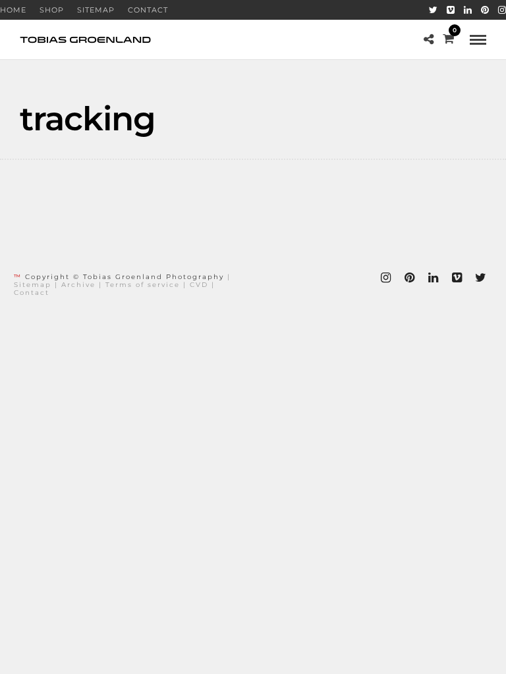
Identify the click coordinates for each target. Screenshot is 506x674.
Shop (52, 9)
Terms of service (142, 284)
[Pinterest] (485, 10)
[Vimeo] (451, 10)
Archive (78, 284)
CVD (199, 284)
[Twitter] (433, 10)
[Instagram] (502, 10)
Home (13, 9)
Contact (148, 9)
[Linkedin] (468, 10)
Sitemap (96, 9)
